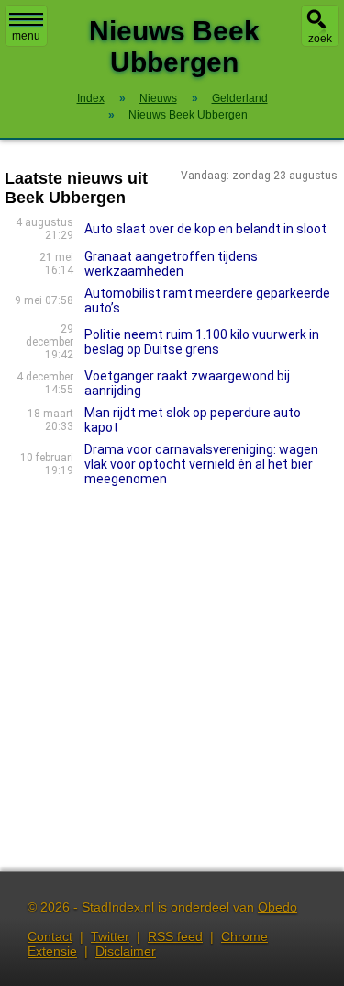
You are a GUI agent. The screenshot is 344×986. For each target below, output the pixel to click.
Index (91, 98)
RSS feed (175, 936)
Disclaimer (125, 951)
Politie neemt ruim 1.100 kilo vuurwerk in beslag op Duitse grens (201, 342)
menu (26, 35)
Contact (50, 936)
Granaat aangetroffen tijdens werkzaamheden (171, 263)
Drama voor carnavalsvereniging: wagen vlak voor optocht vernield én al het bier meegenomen (201, 464)
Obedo (277, 907)
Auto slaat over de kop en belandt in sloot (205, 228)
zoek (320, 38)
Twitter (110, 936)
